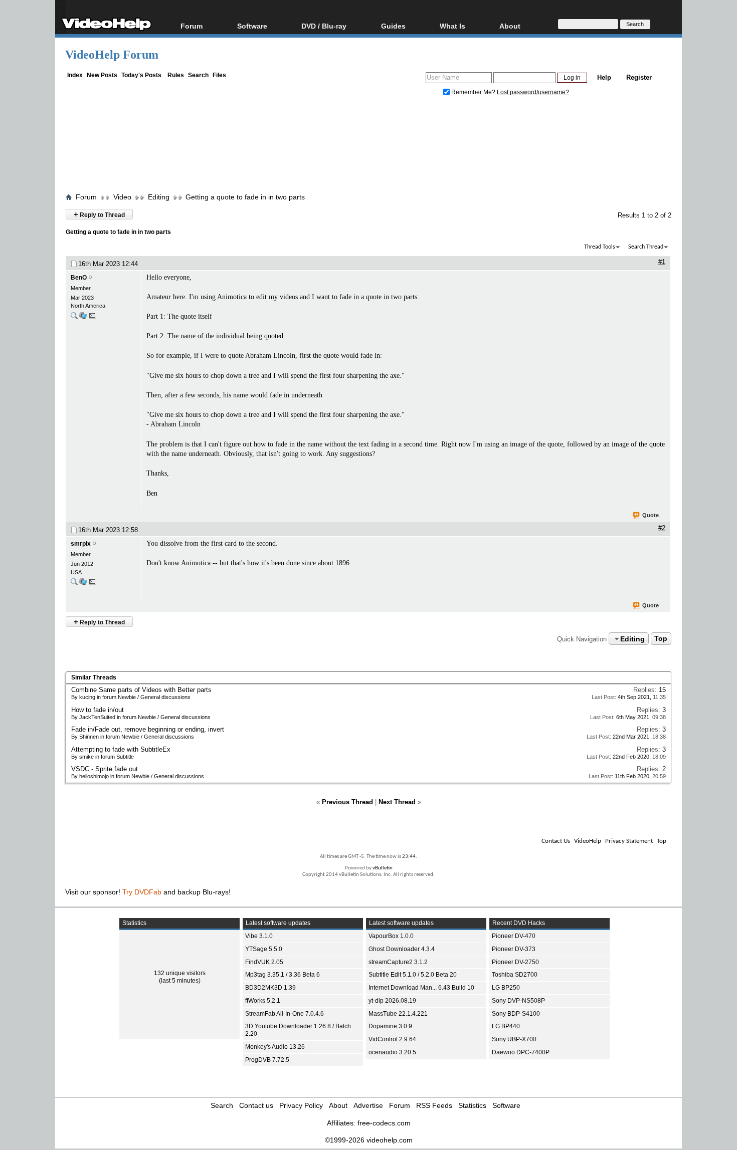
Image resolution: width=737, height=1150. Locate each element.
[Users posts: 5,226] (74, 584)
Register (639, 77)
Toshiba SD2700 (514, 974)
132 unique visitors (180, 973)
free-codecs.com (384, 1123)
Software (252, 26)
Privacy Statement (629, 841)
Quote (650, 515)
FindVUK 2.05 (264, 962)
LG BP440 (506, 1026)
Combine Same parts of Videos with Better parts (141, 690)
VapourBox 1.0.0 (391, 936)
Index (75, 75)
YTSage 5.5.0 (263, 949)
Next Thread (397, 802)
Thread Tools (599, 247)
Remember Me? (473, 92)
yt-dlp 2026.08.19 (392, 1000)
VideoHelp (587, 841)
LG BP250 (506, 987)
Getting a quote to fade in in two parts (245, 197)
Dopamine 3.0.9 (390, 1026)
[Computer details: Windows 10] (83, 318)
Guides (393, 26)
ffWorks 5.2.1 (262, 1000)
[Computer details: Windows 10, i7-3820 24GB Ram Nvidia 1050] (83, 584)
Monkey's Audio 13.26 (275, 1046)
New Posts (102, 75)
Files (219, 75)
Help (604, 77)
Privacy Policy (301, 1105)
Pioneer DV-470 (513, 936)
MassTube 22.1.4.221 (398, 1013)
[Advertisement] (368, 147)
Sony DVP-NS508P (518, 1000)
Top (660, 639)
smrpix (81, 543)
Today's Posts (141, 75)
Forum (191, 26)
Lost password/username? (533, 92)
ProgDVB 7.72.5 (267, 1059)
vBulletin (383, 868)
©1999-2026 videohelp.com (369, 1140)
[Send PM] (92, 318)
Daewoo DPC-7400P (520, 1052)
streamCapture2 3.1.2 (398, 962)
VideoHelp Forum (111, 54)
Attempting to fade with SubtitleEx (120, 749)
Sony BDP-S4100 (516, 1013)
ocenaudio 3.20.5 (392, 1052)
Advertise (368, 1105)
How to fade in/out (97, 710)
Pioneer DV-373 (513, 949)
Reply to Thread (99, 214)
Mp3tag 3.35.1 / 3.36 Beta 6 (282, 974)
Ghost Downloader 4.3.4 (401, 949)
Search (198, 75)
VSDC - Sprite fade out (104, 769)
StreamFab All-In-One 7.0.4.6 (284, 1013)
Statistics (472, 1105)
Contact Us (555, 841)
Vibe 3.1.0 (259, 936)
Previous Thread (347, 802)
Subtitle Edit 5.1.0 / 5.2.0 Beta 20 (412, 974)
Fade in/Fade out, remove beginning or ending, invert (147, 729)
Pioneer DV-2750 (515, 962)
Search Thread (645, 247)
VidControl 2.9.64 (392, 1039)
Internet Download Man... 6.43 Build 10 (421, 987)
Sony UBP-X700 (514, 1039)
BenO (79, 277)
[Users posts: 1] (74, 318)
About (338, 1105)
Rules (175, 75)
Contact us (256, 1105)
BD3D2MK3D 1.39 (270, 987)
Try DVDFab (141, 892)
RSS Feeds (434, 1105)
